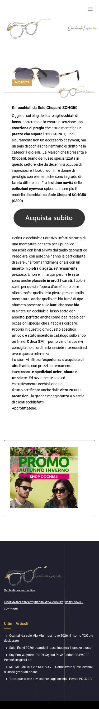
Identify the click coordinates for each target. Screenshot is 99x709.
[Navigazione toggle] (90, 9)
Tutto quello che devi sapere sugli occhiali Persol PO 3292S (51, 679)
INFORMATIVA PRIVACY (18, 602)
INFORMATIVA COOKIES (48, 602)
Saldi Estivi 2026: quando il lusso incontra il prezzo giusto (50, 648)
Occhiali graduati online (19, 590)
